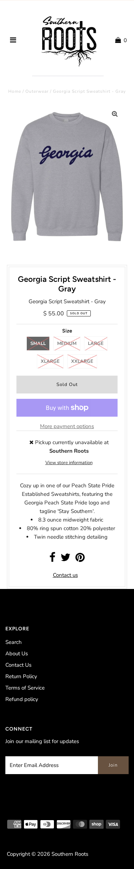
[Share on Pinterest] (80, 559)
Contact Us (18, 665)
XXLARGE (82, 361)
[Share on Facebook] (52, 559)
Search (13, 642)
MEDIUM (66, 343)
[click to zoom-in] (115, 114)
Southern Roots (69, 854)
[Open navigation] (13, 40)
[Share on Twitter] (65, 559)
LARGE (96, 343)
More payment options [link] (67, 426)
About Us (16, 653)
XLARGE (50, 361)
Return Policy (21, 676)
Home (14, 91)
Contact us (65, 575)
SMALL (38, 343)
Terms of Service (25, 687)
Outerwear (37, 91)
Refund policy (21, 699)
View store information (69, 462)
